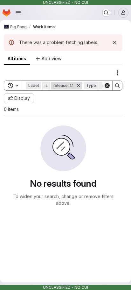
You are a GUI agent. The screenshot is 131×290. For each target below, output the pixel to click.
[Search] (117, 86)
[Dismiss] (115, 42)
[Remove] (78, 85)
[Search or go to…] (106, 12)
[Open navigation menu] (18, 13)
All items (17, 58)
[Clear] (107, 85)
